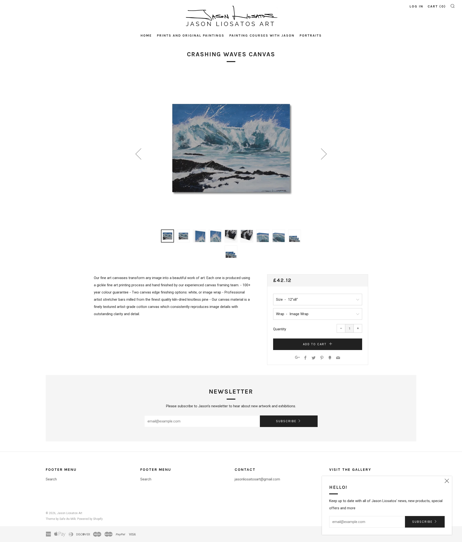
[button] (167, 236)
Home (146, 35)
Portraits (311, 35)
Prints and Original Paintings (190, 35)
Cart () (437, 6)
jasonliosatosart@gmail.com (257, 479)
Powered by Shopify (90, 519)
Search (51, 479)
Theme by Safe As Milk (61, 519)
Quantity (279, 329)
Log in (416, 6)
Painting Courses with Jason (262, 35)
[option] (231, 148)
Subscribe (286, 421)
